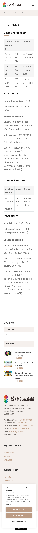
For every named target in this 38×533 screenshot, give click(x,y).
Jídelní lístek (9, 452)
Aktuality (7, 477)
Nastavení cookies (19, 521)
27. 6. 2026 (19, 381)
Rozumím (21, 528)
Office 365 (8, 460)
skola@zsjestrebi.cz (17, 431)
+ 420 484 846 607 (21, 428)
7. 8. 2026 (18, 358)
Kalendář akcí (9, 480)
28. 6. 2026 (19, 368)
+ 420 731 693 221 (22, 423)
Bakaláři (7, 456)
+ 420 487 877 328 (24, 420)
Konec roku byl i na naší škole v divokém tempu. (24, 376)
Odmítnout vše (18, 515)
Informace (9, 329)
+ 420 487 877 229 (25, 426)
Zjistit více (9, 504)
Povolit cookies (19, 510)
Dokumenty (10, 335)
